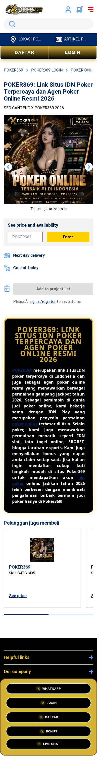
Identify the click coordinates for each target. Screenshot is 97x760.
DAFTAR (24, 52)
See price (18, 595)
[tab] (26, 614)
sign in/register (43, 301)
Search (11, 24)
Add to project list (53, 289)
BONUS (51, 730)
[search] (48, 24)
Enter (68, 237)
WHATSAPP (51, 688)
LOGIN (72, 52)
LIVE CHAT (51, 745)
